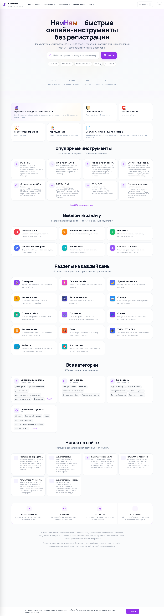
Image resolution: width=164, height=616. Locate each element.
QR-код (98, 64)
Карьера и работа (69, 387)
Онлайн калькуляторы (32, 379)
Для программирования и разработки (29, 424)
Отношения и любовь (70, 395)
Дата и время (20, 387)
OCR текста (66, 64)
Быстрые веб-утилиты (33, 416)
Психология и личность (90, 395)
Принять (132, 611)
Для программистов (22, 399)
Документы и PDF (134, 387)
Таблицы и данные (136, 391)
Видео (47, 416)
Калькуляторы (33, 4)
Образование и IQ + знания (73, 391)
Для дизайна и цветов (23, 420)
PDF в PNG (53, 64)
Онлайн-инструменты (32, 409)
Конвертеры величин (118, 391)
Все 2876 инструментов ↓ (82, 205)
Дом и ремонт (39, 399)
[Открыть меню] (159, 4)
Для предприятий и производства (27, 395)
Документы (63, 4)
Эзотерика (48, 4)
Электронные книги (136, 395)
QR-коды (18, 416)
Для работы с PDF (21, 428)
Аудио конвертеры (117, 387)
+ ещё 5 (34, 428)
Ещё (90, 4)
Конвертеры (78, 4)
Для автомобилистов (36, 387)
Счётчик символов (83, 64)
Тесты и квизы (75, 379)
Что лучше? (109, 64)
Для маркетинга (21, 391)
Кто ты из (82, 387)
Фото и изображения (118, 395)
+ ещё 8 (49, 399)
